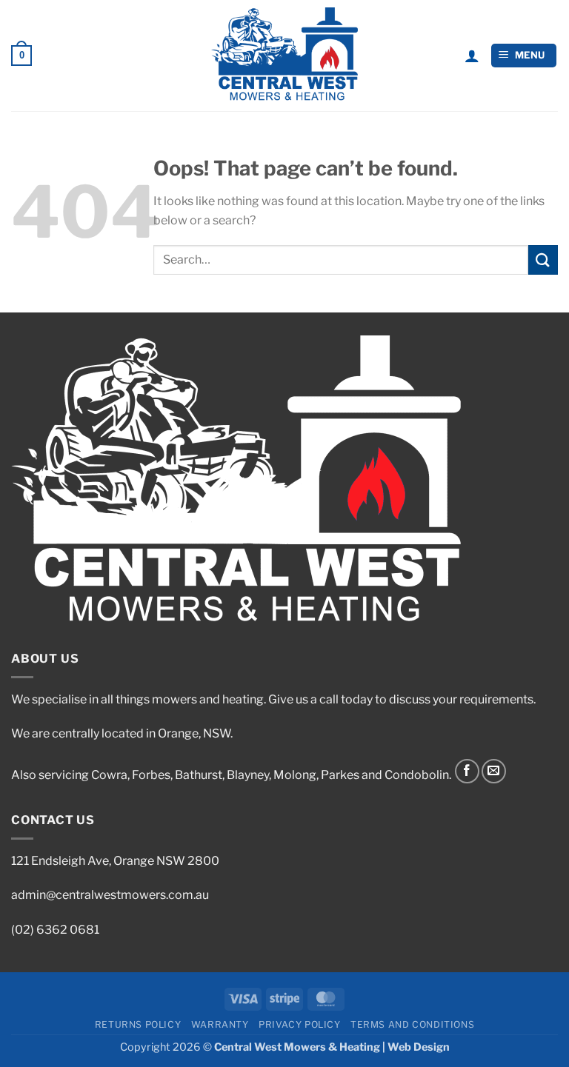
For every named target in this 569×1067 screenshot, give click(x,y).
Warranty (220, 1024)
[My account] (472, 55)
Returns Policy (138, 1024)
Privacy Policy (300, 1024)
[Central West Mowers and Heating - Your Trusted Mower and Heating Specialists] (284, 55)
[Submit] (543, 259)
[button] (21, 55)
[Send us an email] (494, 771)
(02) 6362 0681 (55, 930)
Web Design (418, 1047)
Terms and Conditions (412, 1024)
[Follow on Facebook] (467, 771)
